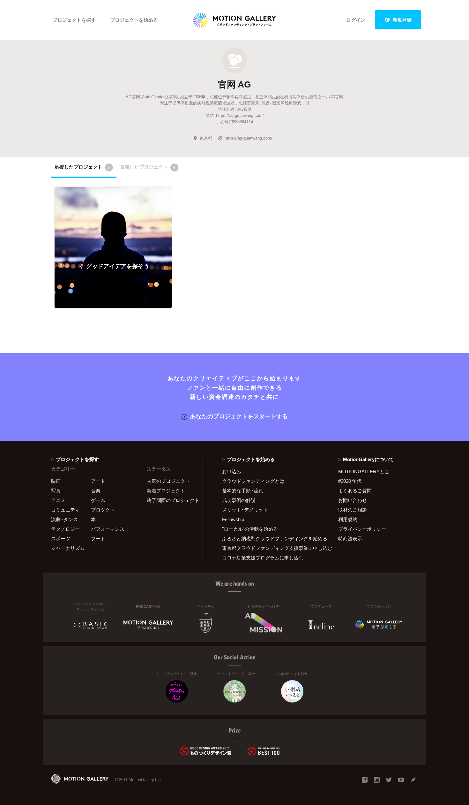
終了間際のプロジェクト (171, 500)
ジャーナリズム (68, 547)
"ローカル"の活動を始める (250, 528)
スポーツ (60, 538)
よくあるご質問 (355, 490)
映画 (56, 480)
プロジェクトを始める (134, 19)
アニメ (58, 500)
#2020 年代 (349, 480)
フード (98, 538)
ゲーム (98, 500)
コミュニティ (65, 509)
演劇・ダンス (64, 519)
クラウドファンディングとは (253, 480)
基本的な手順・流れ (242, 490)
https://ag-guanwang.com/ (248, 138)
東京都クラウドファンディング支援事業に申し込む (272, 547)
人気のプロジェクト (168, 480)
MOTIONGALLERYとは (363, 471)
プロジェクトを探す (74, 19)
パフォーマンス (107, 528)
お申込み (231, 471)
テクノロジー (65, 528)
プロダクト (103, 509)
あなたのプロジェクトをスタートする (239, 416)
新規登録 (402, 19)
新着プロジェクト (166, 490)
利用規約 (347, 519)
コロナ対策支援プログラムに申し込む (262, 557)
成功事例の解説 (239, 500)
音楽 (95, 490)
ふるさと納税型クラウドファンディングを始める (272, 538)
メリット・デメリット (245, 509)
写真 (56, 490)
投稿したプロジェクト (147, 166)
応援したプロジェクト (82, 166)
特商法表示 (350, 538)
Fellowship (233, 519)
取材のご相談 (352, 509)
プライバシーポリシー (362, 528)
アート (98, 480)
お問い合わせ (352, 500)
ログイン (355, 19)
